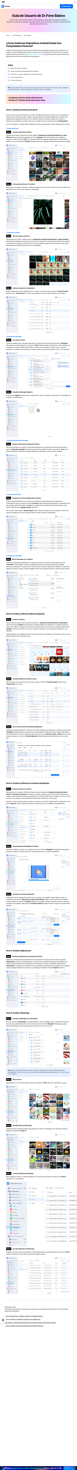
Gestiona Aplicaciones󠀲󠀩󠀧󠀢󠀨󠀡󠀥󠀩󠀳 (17, 77)
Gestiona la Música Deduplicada (19, 71)
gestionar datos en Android (35, 54)
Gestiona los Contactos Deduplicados (21, 74)
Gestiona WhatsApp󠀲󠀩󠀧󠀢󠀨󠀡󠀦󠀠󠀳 (16, 80)
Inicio (8, 35)
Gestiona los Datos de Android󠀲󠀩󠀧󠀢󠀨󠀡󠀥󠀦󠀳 (19, 68)
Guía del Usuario (17, 35)
